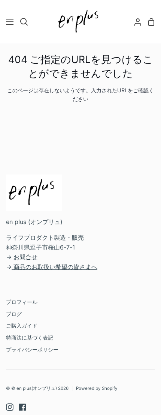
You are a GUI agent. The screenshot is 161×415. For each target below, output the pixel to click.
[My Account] (135, 22)
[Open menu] (10, 22)
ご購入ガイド (21, 325)
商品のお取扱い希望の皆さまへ (55, 267)
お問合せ (25, 257)
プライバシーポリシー (32, 349)
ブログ (14, 314)
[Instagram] (9, 407)
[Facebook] (22, 407)
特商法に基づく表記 (29, 337)
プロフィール (21, 302)
